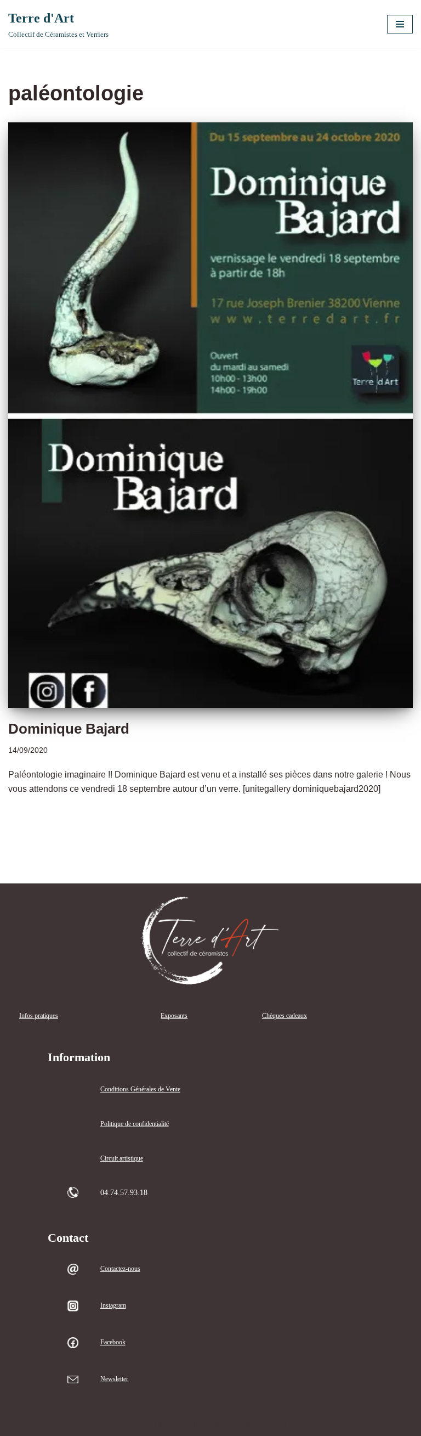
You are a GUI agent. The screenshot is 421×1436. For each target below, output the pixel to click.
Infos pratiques (38, 1016)
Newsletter (114, 1379)
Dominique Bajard (68, 728)
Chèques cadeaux (284, 1016)
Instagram (113, 1305)
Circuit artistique (121, 1158)
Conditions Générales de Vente (140, 1089)
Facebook (113, 1342)
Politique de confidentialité (134, 1124)
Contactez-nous (120, 1268)
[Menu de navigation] (400, 24)
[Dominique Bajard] (210, 415)
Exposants (174, 1016)
